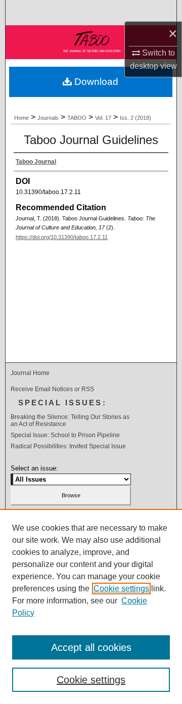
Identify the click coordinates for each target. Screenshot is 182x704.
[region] (91, 606)
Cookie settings (121, 588)
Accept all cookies (91, 647)
